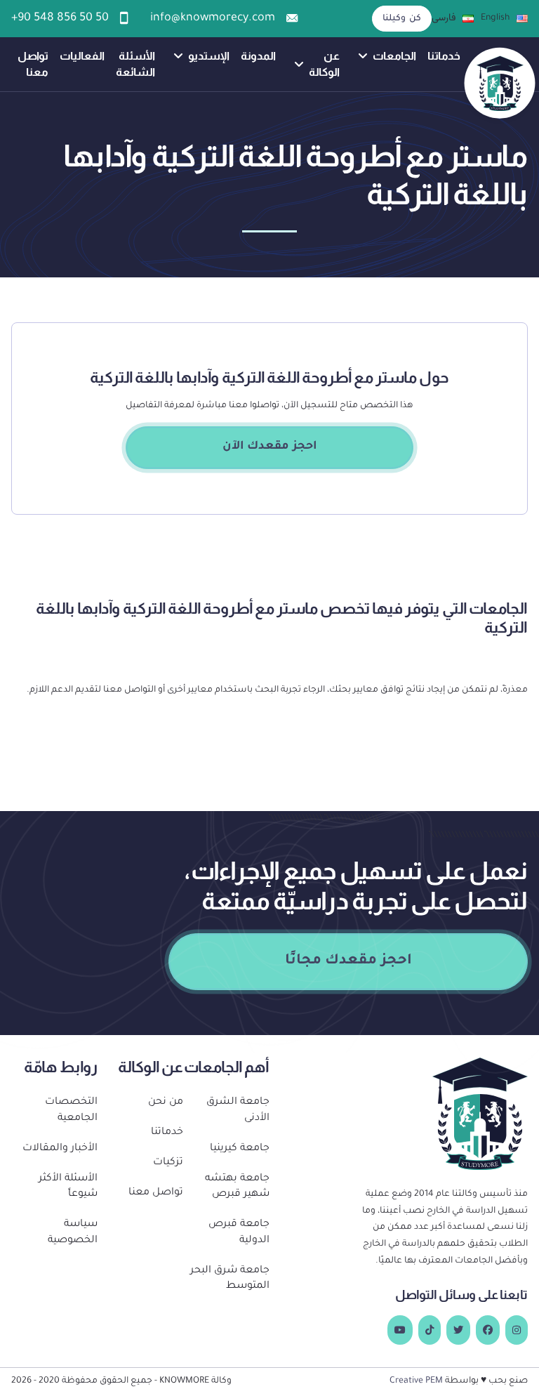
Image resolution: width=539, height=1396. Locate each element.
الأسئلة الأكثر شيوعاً (68, 1187)
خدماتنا (443, 56)
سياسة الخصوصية (73, 1232)
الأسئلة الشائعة (135, 64)
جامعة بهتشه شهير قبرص (237, 1187)
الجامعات (394, 56)
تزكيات (168, 1162)
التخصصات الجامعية (71, 1110)
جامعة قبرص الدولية (239, 1232)
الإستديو (208, 56)
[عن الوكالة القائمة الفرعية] (299, 64)
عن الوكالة (324, 64)
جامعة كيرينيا (240, 1148)
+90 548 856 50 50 (60, 19)
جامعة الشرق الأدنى (238, 1110)
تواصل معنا (33, 64)
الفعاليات (82, 56)
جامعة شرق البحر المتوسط (230, 1279)
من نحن (165, 1102)
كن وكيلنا (401, 19)
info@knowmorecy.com (212, 19)
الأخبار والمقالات (60, 1148)
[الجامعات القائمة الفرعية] (363, 56)
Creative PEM (416, 1381)
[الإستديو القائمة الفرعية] (178, 56)
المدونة (258, 56)
